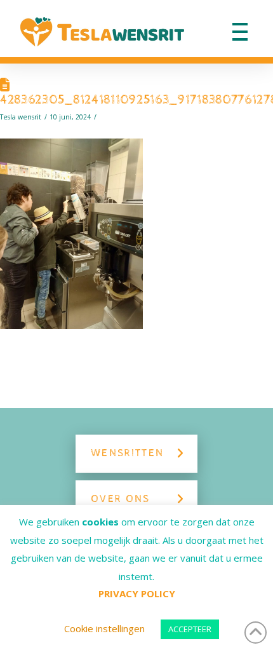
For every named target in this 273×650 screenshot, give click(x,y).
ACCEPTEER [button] (189, 629)
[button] (240, 31)
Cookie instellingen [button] (104, 628)
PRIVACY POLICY (136, 593)
